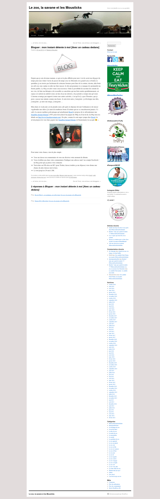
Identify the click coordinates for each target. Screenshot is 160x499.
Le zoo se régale (113, 462)
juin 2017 (111, 327)
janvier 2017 (112, 337)
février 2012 (112, 417)
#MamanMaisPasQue (115, 95)
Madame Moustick (52, 50)
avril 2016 (111, 355)
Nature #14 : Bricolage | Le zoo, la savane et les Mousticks (52, 201)
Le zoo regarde (113, 457)
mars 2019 (111, 290)
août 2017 (111, 323)
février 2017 (112, 335)
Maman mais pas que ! (66, 175)
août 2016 (111, 347)
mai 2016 (111, 353)
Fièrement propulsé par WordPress (118, 494)
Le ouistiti (111, 437)
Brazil (71, 112)
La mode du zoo (113, 433)
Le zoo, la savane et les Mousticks (55, 7)
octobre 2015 (112, 367)
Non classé (112, 474)
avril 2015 (111, 378)
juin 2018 (111, 304)
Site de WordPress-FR (114, 488)
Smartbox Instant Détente (39, 114)
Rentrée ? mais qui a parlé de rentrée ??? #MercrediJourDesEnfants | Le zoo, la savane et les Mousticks (118, 267)
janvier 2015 (112, 384)
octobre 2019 (112, 284)
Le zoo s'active (112, 459)
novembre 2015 (113, 365)
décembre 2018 (113, 294)
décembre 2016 (113, 339)
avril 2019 (111, 288)
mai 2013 (111, 400)
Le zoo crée (112, 445)
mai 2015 (111, 376)
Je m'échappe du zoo (114, 427)
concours (33, 177)
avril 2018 (111, 308)
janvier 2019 (112, 292)
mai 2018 (111, 306)
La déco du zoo (113, 431)
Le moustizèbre (113, 435)
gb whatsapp (112, 251)
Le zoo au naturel (113, 443)
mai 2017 (111, 329)
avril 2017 (111, 331)
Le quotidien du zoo (114, 439)
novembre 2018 (113, 296)
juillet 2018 (112, 302)
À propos (41, 35)
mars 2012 (111, 415)
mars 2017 (111, 333)
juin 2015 (111, 374)
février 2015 (112, 382)
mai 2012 (111, 412)
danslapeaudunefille (114, 259)
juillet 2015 (112, 372)
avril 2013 (111, 402)
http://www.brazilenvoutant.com (49, 117)
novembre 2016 (113, 341)
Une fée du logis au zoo (115, 476)
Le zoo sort (112, 464)
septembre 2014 (113, 392)
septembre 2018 (113, 300)
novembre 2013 (113, 398)
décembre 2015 (113, 363)
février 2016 (112, 359)
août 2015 (111, 370)
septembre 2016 (113, 345)
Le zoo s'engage (113, 460)
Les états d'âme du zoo (114, 468)
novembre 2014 (113, 388)
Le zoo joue (112, 453)
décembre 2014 (113, 386)
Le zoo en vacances (114, 449)
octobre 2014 (112, 390)
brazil (90, 175)
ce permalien (73, 177)
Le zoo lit (111, 455)
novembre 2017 (113, 318)
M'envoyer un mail (112, 52)
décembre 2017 (113, 316)
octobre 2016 (112, 343)
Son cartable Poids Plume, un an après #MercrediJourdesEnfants (117, 276)
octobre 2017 (112, 320)
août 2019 (111, 286)
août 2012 (111, 406)
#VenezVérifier (112, 65)
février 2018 (112, 312)
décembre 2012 (113, 404)
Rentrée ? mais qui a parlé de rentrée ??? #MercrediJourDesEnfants (118, 261)
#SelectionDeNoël (113, 425)
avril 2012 (111, 413)
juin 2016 (111, 351)
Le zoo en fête (112, 447)
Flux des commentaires (115, 486)
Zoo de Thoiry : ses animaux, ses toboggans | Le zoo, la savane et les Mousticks (58, 195)
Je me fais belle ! (113, 429)
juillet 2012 (112, 408)
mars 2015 (111, 380)
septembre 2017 (113, 321)
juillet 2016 (112, 349)
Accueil (33, 35)
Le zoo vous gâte (54, 175)
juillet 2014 (112, 394)
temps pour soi (41, 177)
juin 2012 (111, 410)
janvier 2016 (112, 361)
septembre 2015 (113, 368)
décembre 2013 (113, 396)
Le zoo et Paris (113, 451)
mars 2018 (111, 310)
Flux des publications (114, 484)
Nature (110, 472)
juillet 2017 (112, 325)
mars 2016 (111, 357)
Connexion (112, 482)
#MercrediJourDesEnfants (116, 423)
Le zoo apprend (113, 441)
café (94, 175)
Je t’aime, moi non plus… (39, 43)
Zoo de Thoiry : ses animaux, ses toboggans (87, 43)
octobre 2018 (112, 298)
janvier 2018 (112, 314)
